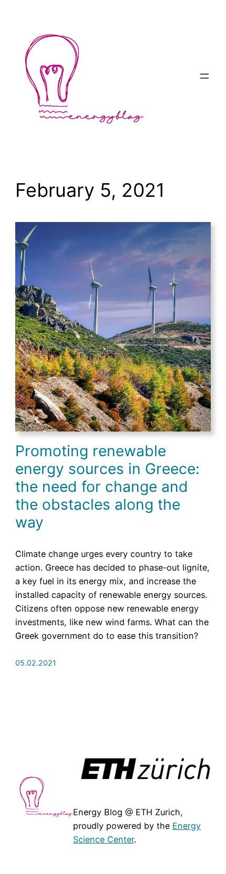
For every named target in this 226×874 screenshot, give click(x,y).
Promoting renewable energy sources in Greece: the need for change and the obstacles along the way (107, 487)
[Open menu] (204, 76)
